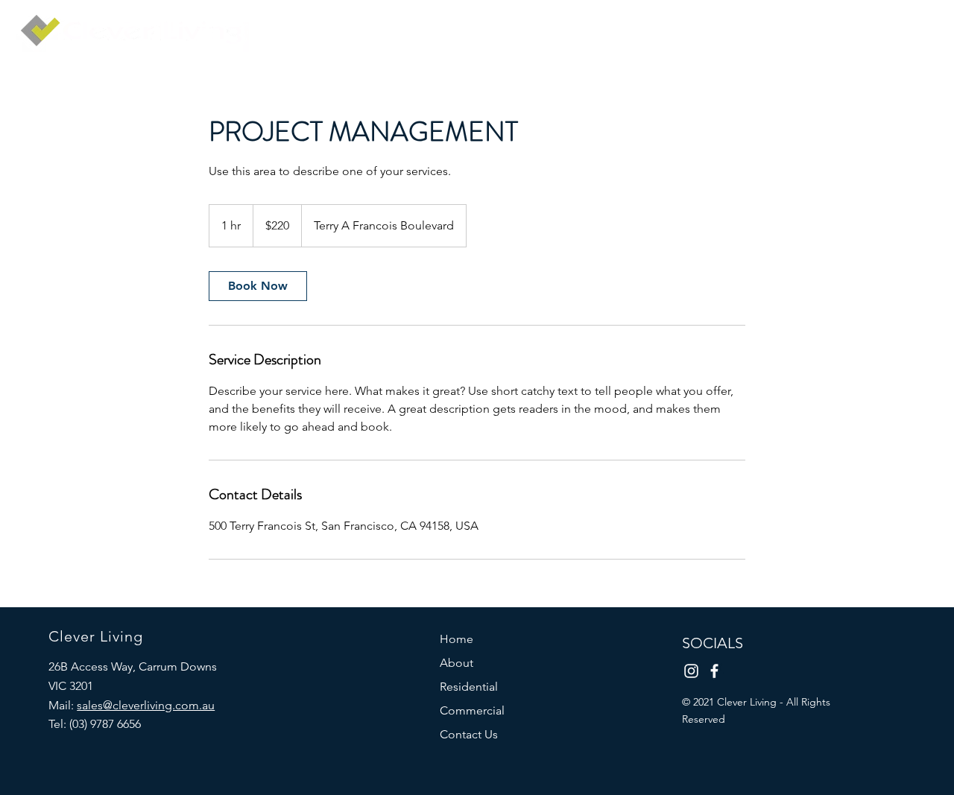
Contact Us (469, 734)
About (456, 663)
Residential (469, 687)
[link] (258, 286)
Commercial (472, 710)
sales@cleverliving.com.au (146, 705)
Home (456, 639)
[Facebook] (714, 671)
